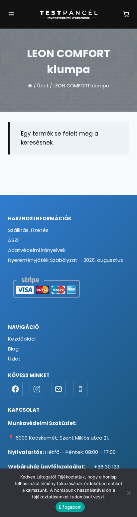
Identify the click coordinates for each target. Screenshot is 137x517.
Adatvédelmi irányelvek (37, 250)
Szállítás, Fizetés (28, 230)
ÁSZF (14, 240)
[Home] (30, 85)
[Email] (59, 389)
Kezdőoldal (22, 338)
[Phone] (80, 389)
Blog (13, 348)
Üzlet (14, 358)
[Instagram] (37, 389)
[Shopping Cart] (126, 14)
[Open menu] (11, 14)
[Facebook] (15, 389)
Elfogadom (70, 507)
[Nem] (128, 492)
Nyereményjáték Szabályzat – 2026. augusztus (65, 260)
